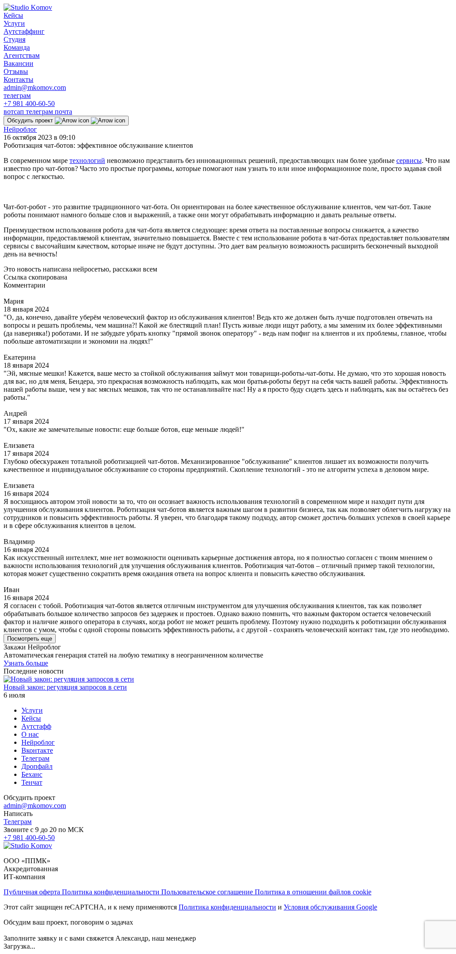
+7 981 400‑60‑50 (29, 103)
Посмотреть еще (29, 638)
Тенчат (31, 782)
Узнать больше (26, 663)
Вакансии (18, 63)
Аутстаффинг (24, 31)
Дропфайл (37, 766)
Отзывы (16, 71)
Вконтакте (37, 750)
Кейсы (13, 15)
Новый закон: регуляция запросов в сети (65, 687)
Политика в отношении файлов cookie (313, 892)
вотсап (15, 111)
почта (63, 111)
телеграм (17, 95)
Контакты (18, 79)
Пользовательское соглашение (208, 892)
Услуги (14, 23)
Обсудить (30, 120)
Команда (17, 47)
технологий (87, 160)
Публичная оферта (33, 892)
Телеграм (35, 758)
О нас (30, 734)
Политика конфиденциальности (111, 892)
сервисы (409, 160)
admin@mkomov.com (35, 87)
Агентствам (22, 55)
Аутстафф (36, 726)
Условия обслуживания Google (330, 907)
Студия (14, 39)
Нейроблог (20, 129)
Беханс (31, 774)
